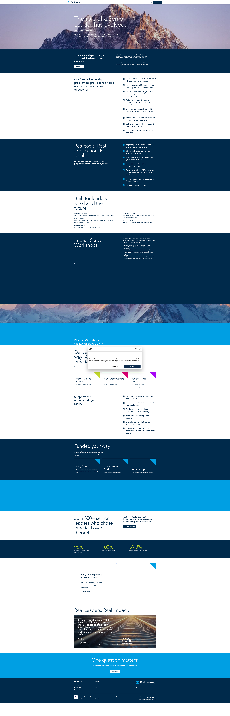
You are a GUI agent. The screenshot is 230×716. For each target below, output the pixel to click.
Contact (96, 687)
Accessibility (120, 696)
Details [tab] (115, 353)
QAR (102, 698)
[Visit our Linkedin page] (136, 687)
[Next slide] (117, 644)
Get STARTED (79, 66)
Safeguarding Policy (104, 696)
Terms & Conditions (95, 696)
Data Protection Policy (113, 696)
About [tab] (133, 353)
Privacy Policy (82, 696)
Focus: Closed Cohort (83, 380)
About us (97, 685)
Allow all (132, 366)
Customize (114, 366)
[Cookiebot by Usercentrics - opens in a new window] (135, 349)
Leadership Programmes (79, 685)
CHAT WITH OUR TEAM (129, 526)
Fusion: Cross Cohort (139, 380)
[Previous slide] (113, 644)
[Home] (74, 2)
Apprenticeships (77, 687)
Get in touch (158, 2)
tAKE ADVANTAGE (87, 591)
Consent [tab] (97, 353)
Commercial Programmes (79, 689)
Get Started (115, 671)
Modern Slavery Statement (85, 698)
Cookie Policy (88, 696)
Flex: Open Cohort (114, 378)
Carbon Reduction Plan (95, 698)
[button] (117, 2)
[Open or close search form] (151, 2)
